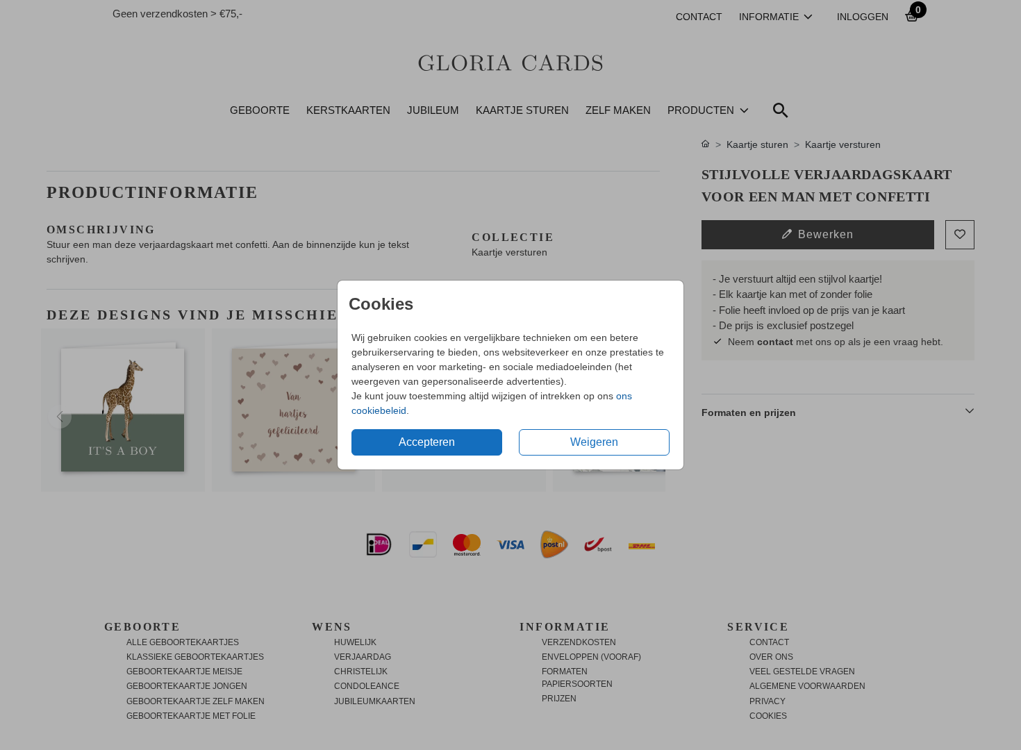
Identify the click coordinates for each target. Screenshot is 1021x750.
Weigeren (594, 442)
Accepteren (427, 442)
